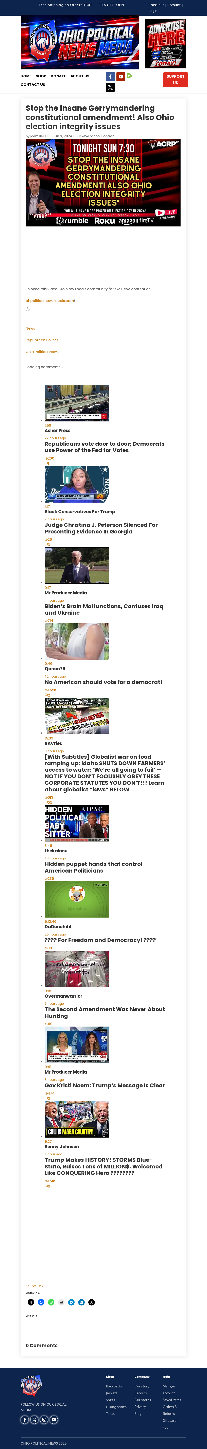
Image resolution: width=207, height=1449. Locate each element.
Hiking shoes (116, 1406)
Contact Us (33, 85)
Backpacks (114, 1386)
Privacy (140, 1407)
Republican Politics (42, 340)
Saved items (172, 1400)
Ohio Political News (42, 351)
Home (26, 77)
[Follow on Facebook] (110, 76)
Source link (34, 1285)
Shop (41, 77)
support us (176, 80)
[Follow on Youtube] (120, 76)
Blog (138, 1413)
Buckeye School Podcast (94, 136)
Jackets (111, 1393)
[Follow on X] (110, 87)
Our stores (142, 1400)
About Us (80, 77)
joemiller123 (40, 136)
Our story (141, 1386)
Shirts (110, 1400)
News (30, 328)
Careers (140, 1393)
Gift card (169, 1420)
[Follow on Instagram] (44, 1420)
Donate (58, 77)
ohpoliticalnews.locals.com (50, 300)
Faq (165, 1427)
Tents (110, 1413)
